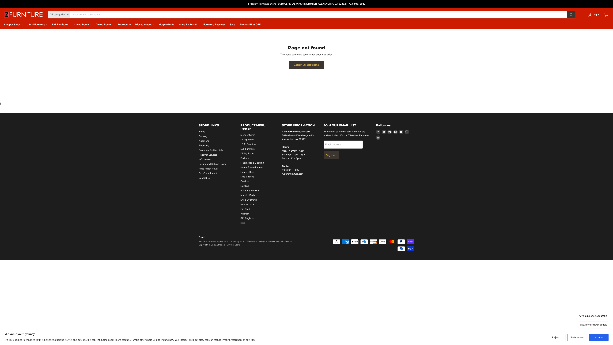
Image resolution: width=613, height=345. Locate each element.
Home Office (247, 172)
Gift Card (245, 209)
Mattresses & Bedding (252, 162)
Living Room (82, 24)
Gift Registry (247, 218)
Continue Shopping (306, 65)
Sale (232, 24)
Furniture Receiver (214, 24)
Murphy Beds (166, 24)
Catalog (203, 136)
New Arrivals (247, 204)
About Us (204, 140)
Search (202, 237)
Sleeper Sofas (12, 24)
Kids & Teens (247, 176)
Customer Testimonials (211, 150)
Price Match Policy (208, 168)
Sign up (331, 155)
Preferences (577, 337)
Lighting (244, 186)
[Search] (571, 14)
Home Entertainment (251, 167)
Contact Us (204, 178)
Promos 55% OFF (250, 24)
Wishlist (244, 213)
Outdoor (244, 181)
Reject (555, 337)
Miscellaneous (144, 24)
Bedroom (123, 24)
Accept (599, 337)
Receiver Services (208, 154)
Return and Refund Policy (212, 164)
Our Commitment (208, 173)
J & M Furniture (36, 24)
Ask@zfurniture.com (292, 173)
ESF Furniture (60, 24)
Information (205, 159)
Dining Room (103, 24)
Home (202, 131)
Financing (204, 145)
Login (596, 14)
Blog (242, 223)
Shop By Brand (188, 24)
